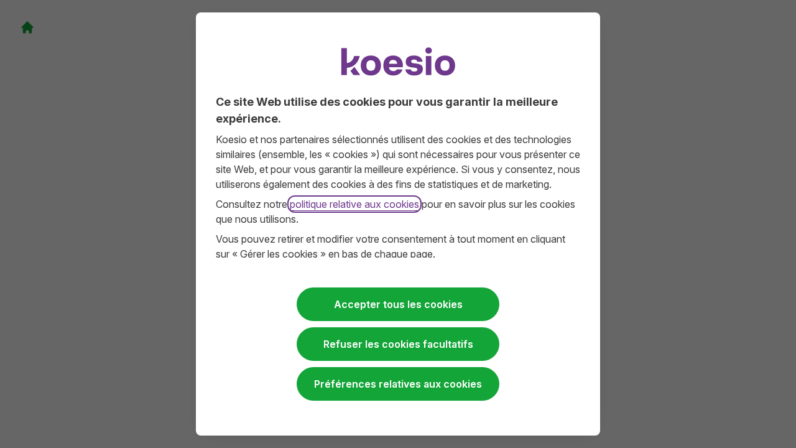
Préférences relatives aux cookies (398, 384)
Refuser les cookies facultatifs (398, 344)
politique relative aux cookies (354, 204)
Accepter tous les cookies (398, 304)
